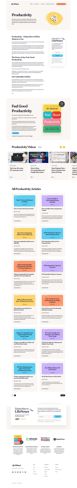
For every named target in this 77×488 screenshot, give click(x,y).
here (31, 136)
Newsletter (46, 467)
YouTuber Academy (45, 446)
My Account (35, 473)
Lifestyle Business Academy (32, 446)
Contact (34, 471)
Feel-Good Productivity (18, 446)
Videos (45, 473)
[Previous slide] (61, 147)
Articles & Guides (47, 469)
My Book (56, 467)
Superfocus (59, 446)
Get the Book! (15, 133)
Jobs (34, 469)
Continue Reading (17, 220)
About (34, 467)
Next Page (62, 395)
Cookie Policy (19, 483)
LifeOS (56, 471)
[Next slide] (64, 147)
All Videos (40, 147)
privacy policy (47, 421)
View (11, 177)
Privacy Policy (14, 483)
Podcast (45, 471)
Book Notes (46, 476)
